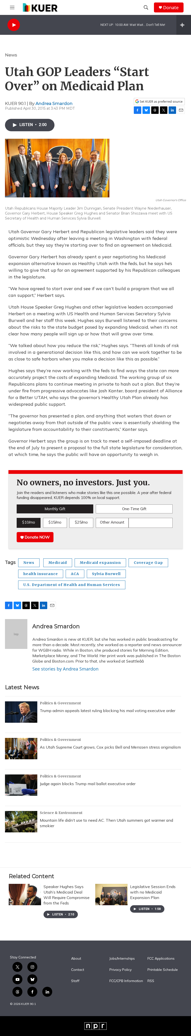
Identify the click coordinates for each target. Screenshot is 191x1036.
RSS (150, 981)
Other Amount (112, 522)
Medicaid (57, 562)
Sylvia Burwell (106, 574)
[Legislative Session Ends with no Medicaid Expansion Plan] (111, 894)
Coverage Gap (148, 562)
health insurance (40, 574)
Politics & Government (60, 703)
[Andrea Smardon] (16, 634)
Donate (171, 7)
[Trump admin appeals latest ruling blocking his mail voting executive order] (21, 712)
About (76, 959)
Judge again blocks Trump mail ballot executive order (88, 783)
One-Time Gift (134, 508)
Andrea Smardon (54, 103)
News (11, 54)
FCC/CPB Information (126, 981)
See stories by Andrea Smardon (65, 669)
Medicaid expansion (100, 562)
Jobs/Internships (122, 959)
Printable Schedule (162, 970)
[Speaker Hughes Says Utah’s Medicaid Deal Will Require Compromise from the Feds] (25, 894)
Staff (75, 981)
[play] (14, 25)
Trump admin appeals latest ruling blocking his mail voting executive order (107, 710)
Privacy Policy (120, 970)
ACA (75, 574)
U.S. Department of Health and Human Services (71, 585)
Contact (77, 970)
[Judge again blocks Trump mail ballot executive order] (21, 785)
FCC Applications (161, 959)
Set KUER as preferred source (161, 101)
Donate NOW (37, 537)
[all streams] (183, 25)
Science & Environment (61, 813)
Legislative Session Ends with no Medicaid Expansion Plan (153, 892)
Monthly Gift (55, 508)
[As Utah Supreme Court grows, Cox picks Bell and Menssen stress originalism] (21, 748)
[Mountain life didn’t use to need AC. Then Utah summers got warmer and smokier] (21, 821)
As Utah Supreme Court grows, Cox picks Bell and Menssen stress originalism (110, 747)
